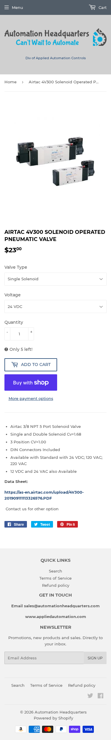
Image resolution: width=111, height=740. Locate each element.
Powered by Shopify (53, 718)
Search (55, 571)
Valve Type (15, 267)
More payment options (31, 398)
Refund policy (55, 585)
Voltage (12, 295)
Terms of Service (55, 578)
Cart (102, 7)
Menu (17, 7)
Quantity (13, 322)
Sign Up (95, 658)
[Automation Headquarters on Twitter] (90, 696)
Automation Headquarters (61, 712)
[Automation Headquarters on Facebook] (100, 696)
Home (10, 81)
